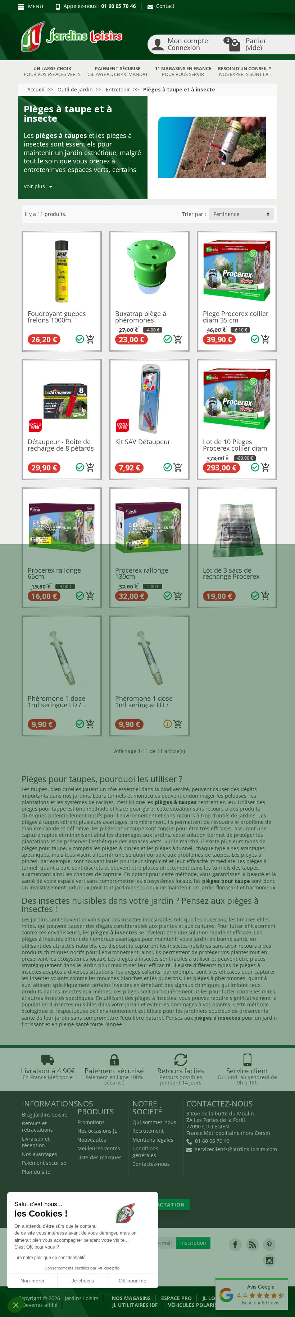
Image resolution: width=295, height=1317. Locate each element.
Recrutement (148, 1130)
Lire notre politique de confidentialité (50, 1257)
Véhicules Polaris (192, 1305)
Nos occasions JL (97, 1130)
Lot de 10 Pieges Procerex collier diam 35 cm (235, 448)
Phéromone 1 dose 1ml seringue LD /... (57, 701)
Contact (165, 6)
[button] (15, 1304)
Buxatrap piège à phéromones (140, 316)
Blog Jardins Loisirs (45, 1114)
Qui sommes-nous (154, 1122)
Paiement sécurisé (44, 1162)
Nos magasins (131, 1298)
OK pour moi (133, 1281)
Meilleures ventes (98, 1148)
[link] (235, 1244)
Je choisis (83, 1281)
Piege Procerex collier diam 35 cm (235, 316)
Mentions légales (152, 1139)
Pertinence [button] (226, 214)
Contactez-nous (151, 1163)
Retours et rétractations (37, 1126)
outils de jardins (235, 815)
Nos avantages (39, 1154)
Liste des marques (99, 1157)
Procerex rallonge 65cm (54, 573)
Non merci (32, 1281)
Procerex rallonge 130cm (141, 573)
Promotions (91, 1122)
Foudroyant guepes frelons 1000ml (57, 316)
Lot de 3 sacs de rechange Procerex (231, 573)
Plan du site (36, 1171)
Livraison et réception (36, 1142)
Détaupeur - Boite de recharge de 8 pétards (61, 444)
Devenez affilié (40, 1305)
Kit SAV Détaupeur (142, 441)
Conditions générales (145, 1151)
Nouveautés (91, 1139)
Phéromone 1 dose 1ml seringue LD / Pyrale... (144, 704)
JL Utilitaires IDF (135, 1305)
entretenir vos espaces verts (66, 169)
